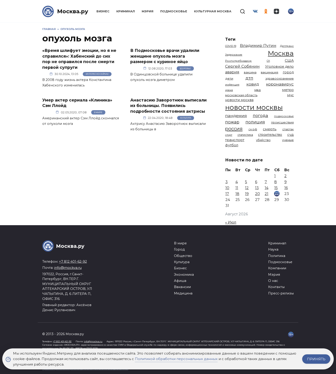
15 (276, 188)
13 (257, 188)
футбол (231, 145)
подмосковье (284, 116)
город (288, 72)
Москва (281, 53)
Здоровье (185, 68)
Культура (185, 118)
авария (232, 72)
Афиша (180, 281)
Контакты (276, 287)
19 (247, 194)
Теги (230, 39)
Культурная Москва (212, 11)
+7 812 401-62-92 (73, 261)
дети (229, 78)
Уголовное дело (279, 66)
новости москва (239, 100)
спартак (288, 129)
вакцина (250, 72)
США (289, 60)
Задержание (233, 54)
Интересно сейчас (97, 74)
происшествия (282, 122)
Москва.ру (72, 11)
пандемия (236, 115)
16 (286, 188)
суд (290, 134)
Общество (183, 256)
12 (247, 188)
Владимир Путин (258, 45)
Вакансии (182, 287)
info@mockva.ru (68, 268)
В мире (98, 112)
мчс (290, 95)
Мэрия (147, 11)
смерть (269, 129)
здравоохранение (279, 78)
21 (266, 194)
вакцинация (269, 72)
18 (237, 194)
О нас (273, 281)
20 (257, 194)
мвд (257, 90)
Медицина (183, 293)
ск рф (252, 129)
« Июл (230, 222)
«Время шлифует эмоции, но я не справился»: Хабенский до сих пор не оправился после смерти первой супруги (79, 59)
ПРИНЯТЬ (316, 359)
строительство (270, 135)
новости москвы (254, 107)
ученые (288, 140)
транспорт (234, 140)
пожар (232, 122)
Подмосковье (173, 11)
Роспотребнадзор (238, 60)
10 (227, 188)
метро (288, 90)
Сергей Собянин (242, 66)
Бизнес (102, 11)
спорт (228, 134)
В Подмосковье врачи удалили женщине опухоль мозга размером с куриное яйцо (164, 56)
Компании (277, 268)
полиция (255, 122)
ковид (252, 84)
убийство (263, 140)
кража (229, 90)
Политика (276, 256)
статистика (245, 134)
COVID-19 (230, 46)
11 (236, 188)
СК (268, 60)
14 (266, 188)
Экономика (184, 274)
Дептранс (287, 46)
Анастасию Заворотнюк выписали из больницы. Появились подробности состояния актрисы (168, 105)
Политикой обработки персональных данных (176, 359)
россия (234, 128)
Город (179, 249)
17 (227, 194)
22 (277, 193)
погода (260, 115)
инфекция (232, 84)
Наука (273, 249)
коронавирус (280, 84)
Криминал (125, 11)
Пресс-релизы (281, 293)
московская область (241, 95)
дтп (249, 78)
